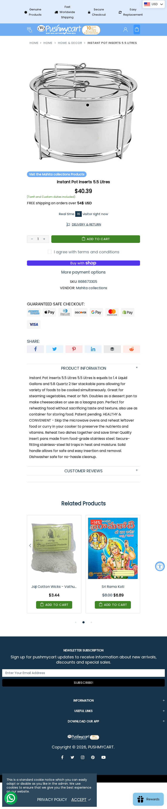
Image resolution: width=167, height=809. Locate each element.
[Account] (125, 29)
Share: (33, 341)
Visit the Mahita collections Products (56, 174)
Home (34, 43)
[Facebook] (62, 757)
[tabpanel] (54, 567)
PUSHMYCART (69, 29)
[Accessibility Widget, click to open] (160, 566)
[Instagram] (83, 757)
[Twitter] (72, 757)
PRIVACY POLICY (52, 799)
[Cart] (137, 29)
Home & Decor (70, 43)
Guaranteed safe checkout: (56, 304)
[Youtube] (103, 757)
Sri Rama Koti (113, 586)
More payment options (83, 272)
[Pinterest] (93, 757)
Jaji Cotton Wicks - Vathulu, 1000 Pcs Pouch (54, 586)
